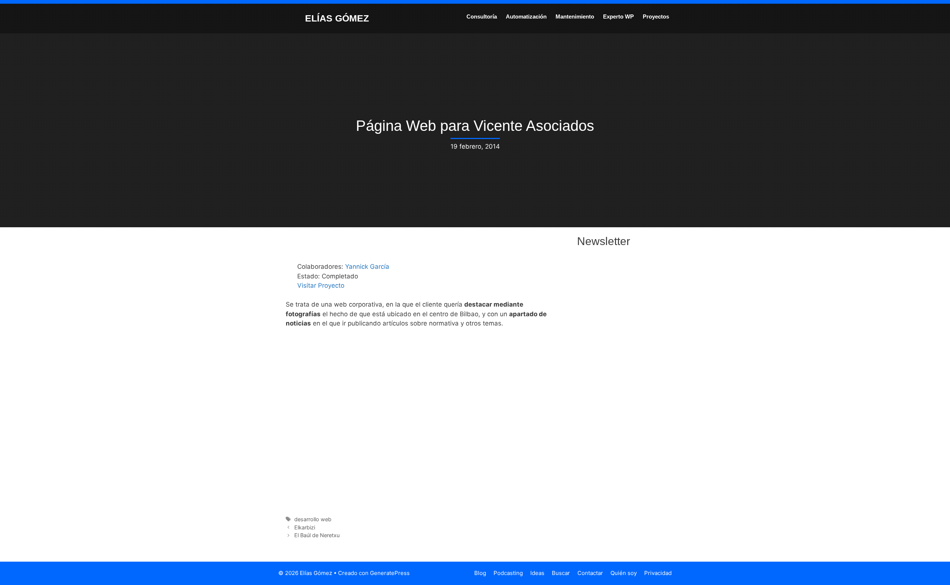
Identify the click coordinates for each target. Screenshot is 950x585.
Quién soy (623, 572)
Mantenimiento (575, 16)
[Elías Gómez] (287, 18)
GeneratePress (390, 572)
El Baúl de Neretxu (317, 535)
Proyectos (656, 16)
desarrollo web (312, 519)
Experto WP (618, 16)
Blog (480, 572)
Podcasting (508, 572)
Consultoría (481, 16)
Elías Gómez (337, 18)
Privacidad (658, 572)
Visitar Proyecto (320, 285)
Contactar (590, 572)
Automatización (526, 16)
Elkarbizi (304, 527)
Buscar (561, 572)
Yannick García (367, 266)
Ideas (537, 572)
